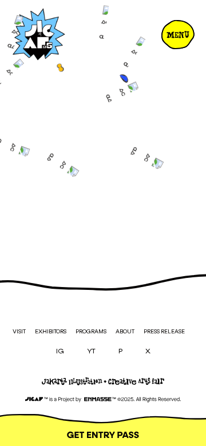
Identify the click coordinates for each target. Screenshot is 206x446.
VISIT (19, 331)
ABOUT (125, 331)
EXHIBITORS (50, 331)
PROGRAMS (91, 331)
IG (60, 351)
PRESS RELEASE (164, 331)
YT (91, 351)
